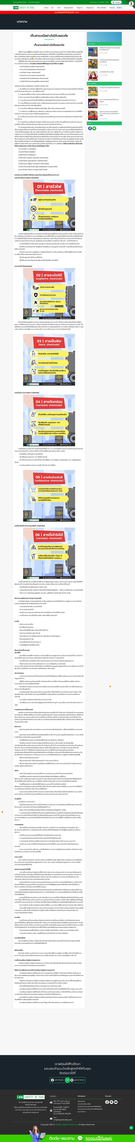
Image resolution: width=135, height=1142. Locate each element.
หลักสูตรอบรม (90, 8)
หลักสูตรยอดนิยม (68, 8)
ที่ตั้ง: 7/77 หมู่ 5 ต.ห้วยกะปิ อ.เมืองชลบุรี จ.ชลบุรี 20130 (61, 1102)
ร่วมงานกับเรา (82, 1112)
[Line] (112, 1102)
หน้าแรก (46, 8)
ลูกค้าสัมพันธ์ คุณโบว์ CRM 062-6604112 (62, 1113)
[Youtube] (116, 1102)
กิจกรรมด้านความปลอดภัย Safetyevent (90, 1109)
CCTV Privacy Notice (34, 2)
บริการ (59, 8)
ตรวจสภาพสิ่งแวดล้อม (84, 1104)
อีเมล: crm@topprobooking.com (62, 1119)
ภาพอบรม (112, 8)
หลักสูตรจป (80, 8)
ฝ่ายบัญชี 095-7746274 (61, 1107)
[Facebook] (107, 1102)
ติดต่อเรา (119, 8)
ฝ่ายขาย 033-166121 (59, 1109)
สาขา (52, 8)
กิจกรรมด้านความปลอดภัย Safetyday (89, 1106)
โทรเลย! (117, 2)
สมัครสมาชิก (81, 1101)
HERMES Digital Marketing (66, 1124)
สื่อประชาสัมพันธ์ (101, 8)
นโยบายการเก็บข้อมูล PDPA (19, 2)
